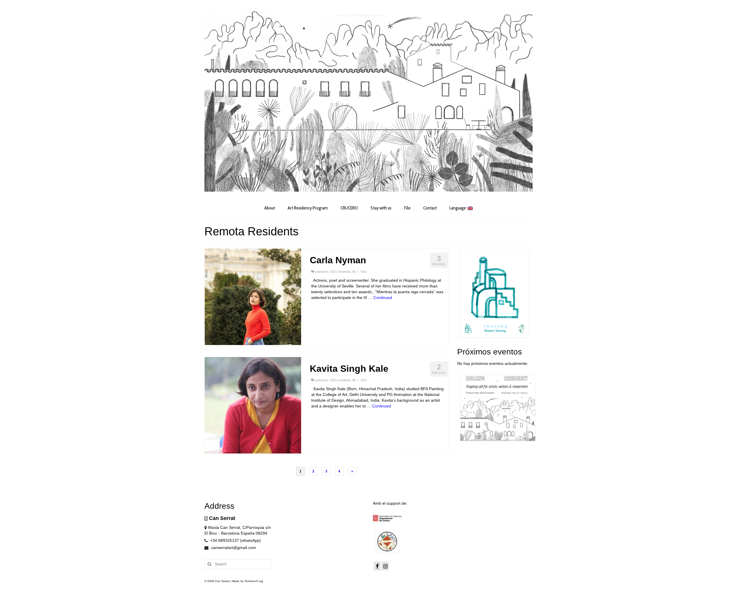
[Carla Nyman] (253, 296)
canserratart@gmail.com (233, 547)
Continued (382, 297)
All (353, 271)
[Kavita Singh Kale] (253, 405)
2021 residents (340, 271)
